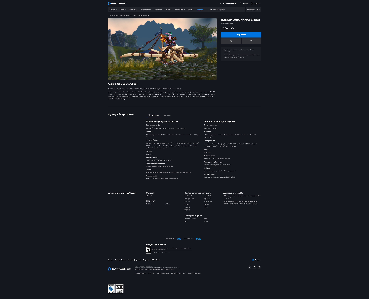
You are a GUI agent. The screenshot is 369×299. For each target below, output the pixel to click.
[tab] (153, 115)
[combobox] (228, 10)
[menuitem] (113, 9)
